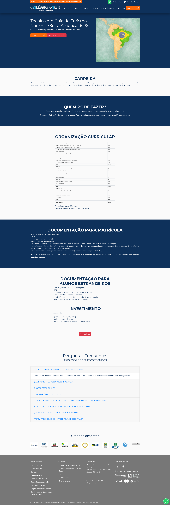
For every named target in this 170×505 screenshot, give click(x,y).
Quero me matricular (56, 35)
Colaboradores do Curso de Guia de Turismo (41, 493)
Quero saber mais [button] (38, 35)
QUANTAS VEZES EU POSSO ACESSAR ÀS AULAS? (53, 382)
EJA (60, 474)
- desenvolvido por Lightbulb (90, 502)
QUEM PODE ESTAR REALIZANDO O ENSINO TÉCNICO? (56, 413)
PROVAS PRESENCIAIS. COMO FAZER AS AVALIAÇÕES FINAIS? (58, 419)
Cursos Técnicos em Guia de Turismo (70, 470)
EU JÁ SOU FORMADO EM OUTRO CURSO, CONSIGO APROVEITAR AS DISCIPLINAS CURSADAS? (72, 400)
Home (66, 8)
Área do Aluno (132, 2)
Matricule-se (85, 334)
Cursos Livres (64, 478)
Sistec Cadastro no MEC (40, 482)
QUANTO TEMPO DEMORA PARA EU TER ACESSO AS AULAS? (58, 369)
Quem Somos (36, 465)
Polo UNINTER (98, 8)
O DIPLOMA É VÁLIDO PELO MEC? (47, 394)
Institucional (76, 8)
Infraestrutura (36, 469)
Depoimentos (36, 475)
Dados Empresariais (38, 485)
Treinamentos (64, 481)
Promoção (121, 8)
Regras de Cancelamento (41, 489)
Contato (117, 2)
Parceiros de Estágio (39, 479)
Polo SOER (109, 8)
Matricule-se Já (133, 8)
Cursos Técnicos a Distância (69, 465)
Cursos (86, 8)
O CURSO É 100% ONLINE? (44, 388)
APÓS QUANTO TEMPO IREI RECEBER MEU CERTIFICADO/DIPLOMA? (62, 407)
